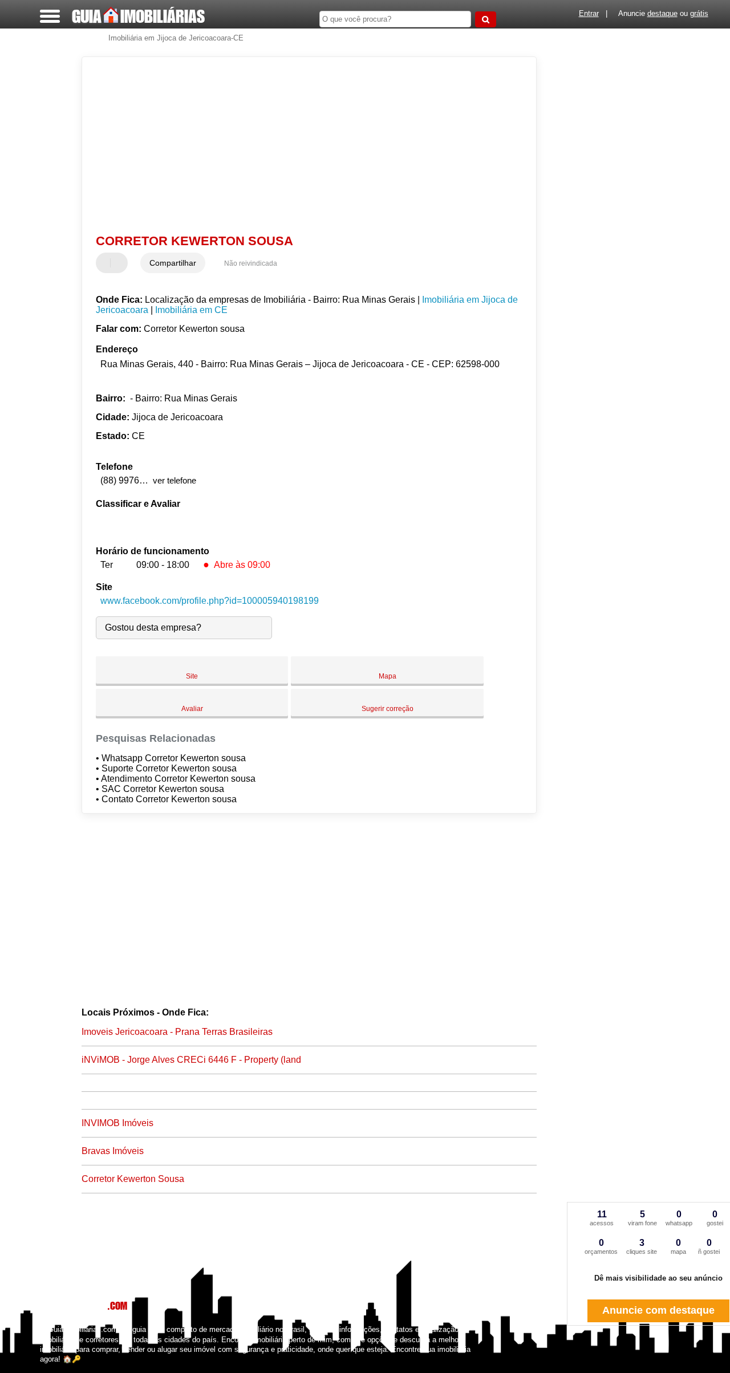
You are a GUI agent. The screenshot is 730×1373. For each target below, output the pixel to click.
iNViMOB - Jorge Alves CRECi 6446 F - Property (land (191, 1060)
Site (192, 676)
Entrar (589, 13)
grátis (699, 13)
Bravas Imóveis (113, 1151)
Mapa (387, 676)
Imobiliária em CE (191, 310)
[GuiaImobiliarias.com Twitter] (47, 1368)
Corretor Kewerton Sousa (133, 1179)
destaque (662, 13)
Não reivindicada (250, 263)
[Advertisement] (301, 145)
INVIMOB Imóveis (117, 1123)
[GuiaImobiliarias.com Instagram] (52, 1368)
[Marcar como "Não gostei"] (120, 262)
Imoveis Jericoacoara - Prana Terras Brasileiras (177, 1032)
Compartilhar (172, 262)
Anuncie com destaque (658, 1310)
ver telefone (174, 480)
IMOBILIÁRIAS (138, 16)
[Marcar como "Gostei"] (106, 262)
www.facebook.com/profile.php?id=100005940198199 (209, 601)
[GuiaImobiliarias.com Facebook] (42, 1368)
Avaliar (192, 709)
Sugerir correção (387, 709)
